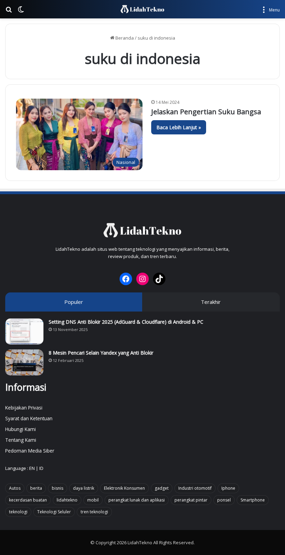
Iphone (228, 488)
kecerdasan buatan (28, 500)
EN (32, 468)
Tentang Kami (20, 440)
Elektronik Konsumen (124, 488)
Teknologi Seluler (54, 512)
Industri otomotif (195, 488)
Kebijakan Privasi (23, 407)
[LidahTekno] (142, 9)
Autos (15, 488)
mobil (93, 500)
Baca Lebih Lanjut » (178, 127)
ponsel (224, 500)
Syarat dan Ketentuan (28, 418)
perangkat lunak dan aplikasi (136, 500)
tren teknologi (94, 512)
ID (41, 468)
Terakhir (211, 301)
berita (36, 488)
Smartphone (253, 500)
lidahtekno (67, 500)
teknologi (18, 512)
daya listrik (83, 488)
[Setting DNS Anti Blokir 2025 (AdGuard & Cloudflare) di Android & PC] (24, 331)
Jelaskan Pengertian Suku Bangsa (206, 111)
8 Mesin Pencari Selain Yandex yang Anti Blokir (101, 352)
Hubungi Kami (20, 429)
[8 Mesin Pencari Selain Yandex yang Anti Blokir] (24, 362)
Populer (73, 301)
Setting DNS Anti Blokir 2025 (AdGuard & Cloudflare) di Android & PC (126, 321)
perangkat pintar (190, 500)
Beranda (124, 38)
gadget (162, 488)
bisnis (57, 488)
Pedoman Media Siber (29, 450)
